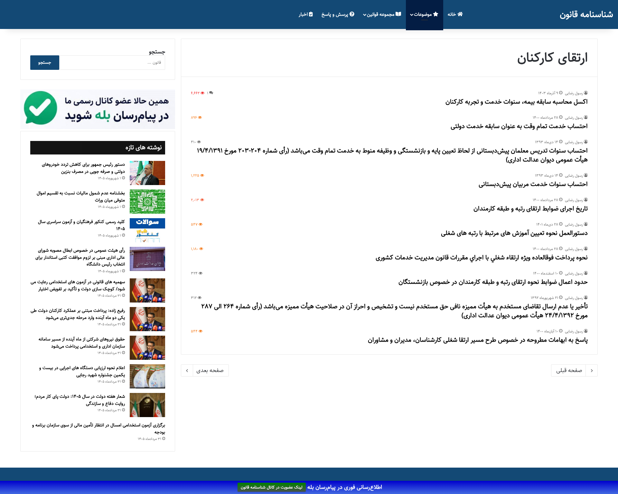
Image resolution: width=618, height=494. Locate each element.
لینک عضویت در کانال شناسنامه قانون (272, 487)
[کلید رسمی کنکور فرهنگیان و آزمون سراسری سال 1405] (147, 230)
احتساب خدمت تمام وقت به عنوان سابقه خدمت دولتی (519, 126)
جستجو (157, 51)
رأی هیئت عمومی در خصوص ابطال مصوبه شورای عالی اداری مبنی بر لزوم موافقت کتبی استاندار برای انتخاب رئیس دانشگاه (80, 257)
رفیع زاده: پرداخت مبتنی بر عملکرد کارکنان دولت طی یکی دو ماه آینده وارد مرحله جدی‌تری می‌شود (78, 314)
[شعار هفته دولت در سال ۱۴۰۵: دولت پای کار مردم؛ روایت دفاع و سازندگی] (147, 405)
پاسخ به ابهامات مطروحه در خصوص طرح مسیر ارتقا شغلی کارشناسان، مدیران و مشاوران (478, 340)
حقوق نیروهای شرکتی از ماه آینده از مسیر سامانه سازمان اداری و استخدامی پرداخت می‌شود (82, 343)
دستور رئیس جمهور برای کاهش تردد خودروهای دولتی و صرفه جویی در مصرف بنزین (83, 168)
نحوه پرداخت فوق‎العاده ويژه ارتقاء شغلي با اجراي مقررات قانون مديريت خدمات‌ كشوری (482, 258)
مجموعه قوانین (381, 14)
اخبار (304, 14)
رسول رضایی (574, 93)
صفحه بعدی (210, 370)
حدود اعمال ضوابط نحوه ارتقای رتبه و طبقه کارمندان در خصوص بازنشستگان (493, 282)
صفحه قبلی (569, 370)
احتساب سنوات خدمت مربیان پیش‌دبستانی (533, 184)
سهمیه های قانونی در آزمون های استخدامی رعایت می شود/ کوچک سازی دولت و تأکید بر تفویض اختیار (78, 285)
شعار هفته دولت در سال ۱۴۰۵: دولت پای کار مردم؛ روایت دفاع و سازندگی (79, 400)
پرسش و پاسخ (336, 14)
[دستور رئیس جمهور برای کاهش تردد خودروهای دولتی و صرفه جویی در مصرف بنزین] (147, 173)
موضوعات (423, 14)
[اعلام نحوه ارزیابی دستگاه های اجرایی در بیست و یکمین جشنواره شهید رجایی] (147, 376)
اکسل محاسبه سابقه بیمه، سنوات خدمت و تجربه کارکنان (516, 102)
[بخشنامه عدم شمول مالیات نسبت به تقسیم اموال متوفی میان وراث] (147, 202)
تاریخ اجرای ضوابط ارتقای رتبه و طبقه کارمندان (530, 209)
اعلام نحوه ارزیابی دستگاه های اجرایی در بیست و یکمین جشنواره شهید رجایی (82, 371)
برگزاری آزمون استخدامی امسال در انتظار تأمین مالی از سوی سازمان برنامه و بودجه (98, 429)
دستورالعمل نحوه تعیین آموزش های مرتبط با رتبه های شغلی (514, 233)
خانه (452, 14)
